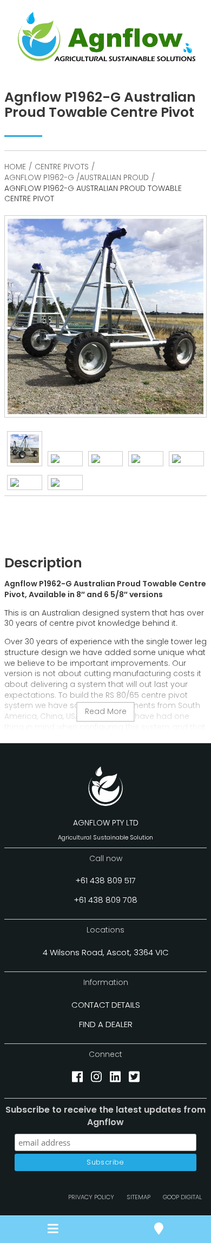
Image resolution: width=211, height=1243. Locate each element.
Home (15, 166)
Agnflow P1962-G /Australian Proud (76, 177)
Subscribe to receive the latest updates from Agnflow (105, 1116)
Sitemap (138, 1197)
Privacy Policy (91, 1197)
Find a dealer (106, 1024)
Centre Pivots (62, 166)
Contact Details (105, 1004)
